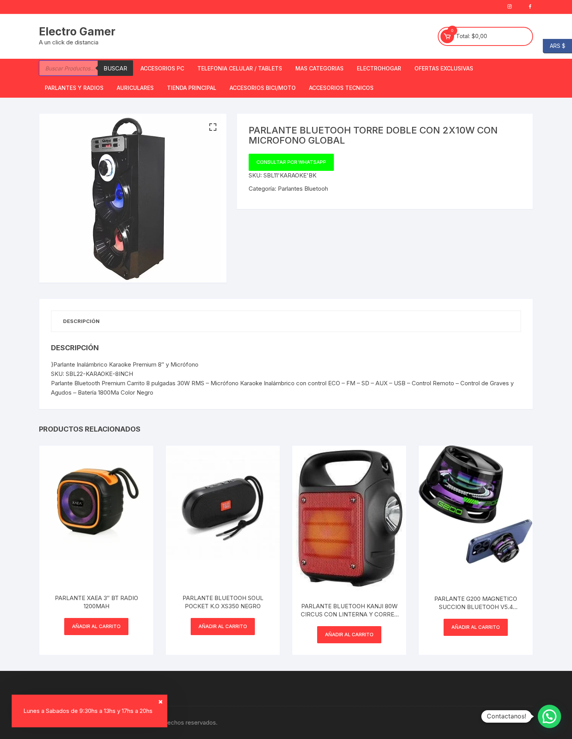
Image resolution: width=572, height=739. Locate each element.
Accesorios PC (162, 68)
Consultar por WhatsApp (291, 162)
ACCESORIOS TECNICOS (341, 87)
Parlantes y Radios (74, 87)
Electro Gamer (77, 31)
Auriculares (135, 87)
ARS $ (554, 45)
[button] (213, 127)
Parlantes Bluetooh (303, 188)
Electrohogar (379, 68)
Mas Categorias (319, 68)
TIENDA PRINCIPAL (191, 87)
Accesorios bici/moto (263, 87)
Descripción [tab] (81, 321)
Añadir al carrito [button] (96, 626)
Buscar (115, 68)
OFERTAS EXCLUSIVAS (443, 68)
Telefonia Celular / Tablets (239, 68)
